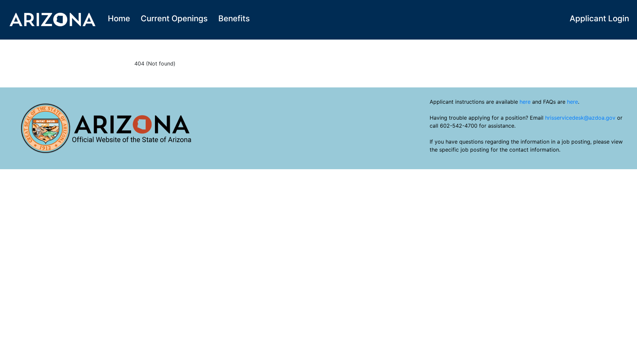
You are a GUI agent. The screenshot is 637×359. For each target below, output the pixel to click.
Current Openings (174, 18)
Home (119, 18)
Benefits (234, 18)
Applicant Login (599, 18)
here (525, 101)
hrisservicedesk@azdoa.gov (580, 117)
